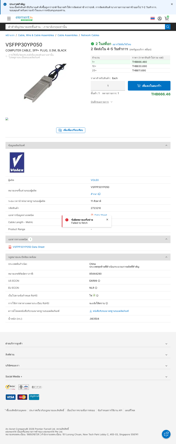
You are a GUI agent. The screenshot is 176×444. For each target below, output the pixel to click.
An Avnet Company (16, 429)
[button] (9, 18)
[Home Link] (31, 18)
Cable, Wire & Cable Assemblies (36, 35)
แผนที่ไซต (130, 410)
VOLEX (95, 180)
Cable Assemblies (68, 35)
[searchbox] (85, 27)
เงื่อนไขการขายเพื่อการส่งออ (81, 410)
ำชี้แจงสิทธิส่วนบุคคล (16, 410)
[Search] (167, 27)
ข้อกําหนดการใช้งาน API (110, 410)
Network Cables (90, 35)
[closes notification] (172, 4)
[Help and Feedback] (166, 434)
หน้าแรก (10, 35)
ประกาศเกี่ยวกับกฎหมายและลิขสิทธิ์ (46, 410)
